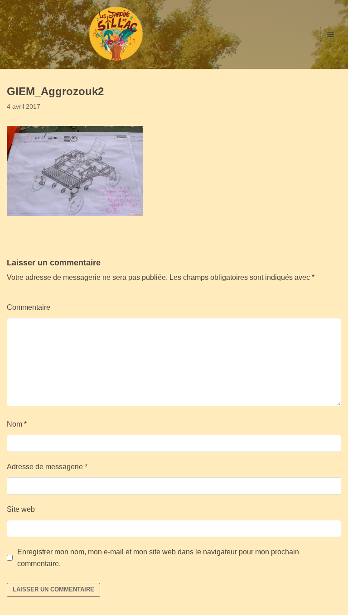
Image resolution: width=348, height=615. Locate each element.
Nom (17, 424)
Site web (21, 509)
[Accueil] (116, 34)
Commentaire (28, 307)
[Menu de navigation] (330, 34)
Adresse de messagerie (47, 467)
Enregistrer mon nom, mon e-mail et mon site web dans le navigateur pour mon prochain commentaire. (158, 557)
